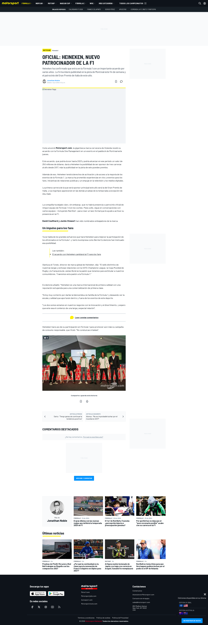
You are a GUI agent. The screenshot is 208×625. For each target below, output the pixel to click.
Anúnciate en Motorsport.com (143, 595)
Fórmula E (79, 3)
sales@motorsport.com (141, 602)
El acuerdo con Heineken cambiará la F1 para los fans (76, 254)
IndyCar (39, 3)
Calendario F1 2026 (76, 9)
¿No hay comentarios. (84, 437)
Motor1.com (85, 592)
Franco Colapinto (94, 9)
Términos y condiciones (86, 618)
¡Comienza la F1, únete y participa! (143, 9)
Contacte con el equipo (141, 598)
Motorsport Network (93, 621)
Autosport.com (86, 600)
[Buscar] (199, 3)
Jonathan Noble (53, 80)
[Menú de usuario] (204, 3)
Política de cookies (103, 618)
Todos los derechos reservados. (115, 621)
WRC (92, 3)
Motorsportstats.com (89, 604)
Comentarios (137, 591)
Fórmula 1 (26, 3)
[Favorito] (116, 81)
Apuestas (122, 9)
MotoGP (51, 3)
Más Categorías (106, 3)
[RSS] (59, 607)
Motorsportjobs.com (88, 596)
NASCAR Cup (65, 3)
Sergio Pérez (110, 9)
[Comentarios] (122, 81)
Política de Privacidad (120, 618)
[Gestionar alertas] (87, 401)
